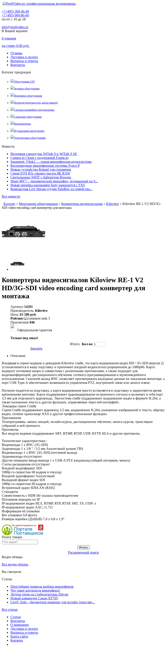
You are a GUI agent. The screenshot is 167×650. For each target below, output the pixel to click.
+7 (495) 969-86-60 (15, 15)
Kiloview (112, 204)
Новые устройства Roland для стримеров (40, 169)
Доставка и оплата (24, 57)
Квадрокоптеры (22, 123)
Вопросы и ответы (24, 61)
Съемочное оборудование (28, 116)
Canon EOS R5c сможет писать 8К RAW (40, 173)
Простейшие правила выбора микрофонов (41, 586)
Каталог (9, 204)
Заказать (36, 348)
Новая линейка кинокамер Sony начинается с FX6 (47, 185)
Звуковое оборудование (27, 88)
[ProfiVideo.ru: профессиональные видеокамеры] (39, 3)
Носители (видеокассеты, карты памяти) (36, 102)
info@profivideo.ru (15, 27)
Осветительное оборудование (30, 137)
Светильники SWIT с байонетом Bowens (40, 177)
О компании (19, 625)
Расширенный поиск (83, 552)
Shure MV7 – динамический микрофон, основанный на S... (54, 181)
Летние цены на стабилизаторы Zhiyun (39, 594)
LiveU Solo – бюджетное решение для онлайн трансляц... (52, 602)
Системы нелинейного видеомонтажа (34, 109)
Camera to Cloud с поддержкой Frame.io (39, 158)
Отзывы (16, 53)
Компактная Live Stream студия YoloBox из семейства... (51, 189)
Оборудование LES (24, 81)
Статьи (15, 617)
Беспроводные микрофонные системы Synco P (45, 165)
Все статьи (10, 609)
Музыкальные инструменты (29, 130)
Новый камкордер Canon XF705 (34, 598)
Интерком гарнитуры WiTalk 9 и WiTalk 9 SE (43, 154)
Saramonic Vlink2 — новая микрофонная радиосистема (51, 161)
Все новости (11, 196)
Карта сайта (19, 636)
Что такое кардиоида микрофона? (35, 590)
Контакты (17, 65)
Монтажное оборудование (28, 95)
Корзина (16, 640)
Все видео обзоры (15, 564)
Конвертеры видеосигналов (82, 204)
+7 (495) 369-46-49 (15, 11)
